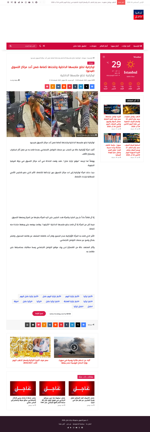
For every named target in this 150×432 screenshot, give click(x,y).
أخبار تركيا (126, 46)
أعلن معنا (62, 423)
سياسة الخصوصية (78, 423)
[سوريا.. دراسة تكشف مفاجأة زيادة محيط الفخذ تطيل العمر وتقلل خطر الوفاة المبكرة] (112, 138)
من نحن (68, 423)
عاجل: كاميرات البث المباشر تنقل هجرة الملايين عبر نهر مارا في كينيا (82, 400)
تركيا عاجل (27, 301)
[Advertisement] (51, 23)
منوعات (93, 46)
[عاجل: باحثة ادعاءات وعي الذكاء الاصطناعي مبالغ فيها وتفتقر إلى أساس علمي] (23, 388)
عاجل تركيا (78, 306)
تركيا (39, 301)
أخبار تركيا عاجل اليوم (28, 296)
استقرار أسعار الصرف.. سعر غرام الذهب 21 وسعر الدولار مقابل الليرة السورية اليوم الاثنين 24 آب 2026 (132, 150)
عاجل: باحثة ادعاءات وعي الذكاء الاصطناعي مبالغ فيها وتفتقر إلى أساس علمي (23, 400)
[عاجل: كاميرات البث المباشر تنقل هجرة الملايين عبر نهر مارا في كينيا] (81, 388)
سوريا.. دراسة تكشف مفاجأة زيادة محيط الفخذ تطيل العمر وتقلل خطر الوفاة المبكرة (113, 150)
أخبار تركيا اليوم (71, 296)
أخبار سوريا (114, 46)
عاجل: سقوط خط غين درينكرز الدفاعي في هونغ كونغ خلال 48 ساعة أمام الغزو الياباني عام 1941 (52, 400)
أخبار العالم (104, 46)
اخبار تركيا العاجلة (71, 301)
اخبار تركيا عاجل (52, 301)
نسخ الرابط (39, 313)
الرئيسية (136, 46)
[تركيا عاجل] (139, 15)
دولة (16, 301)
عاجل (90, 306)
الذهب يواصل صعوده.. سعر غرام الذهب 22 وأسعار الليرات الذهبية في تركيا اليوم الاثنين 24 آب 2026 (83, 2)
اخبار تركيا (88, 301)
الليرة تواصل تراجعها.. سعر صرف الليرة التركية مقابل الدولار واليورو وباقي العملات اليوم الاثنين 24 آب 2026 (112, 121)
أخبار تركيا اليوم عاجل (51, 296)
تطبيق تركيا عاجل (79, 46)
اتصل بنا (88, 423)
